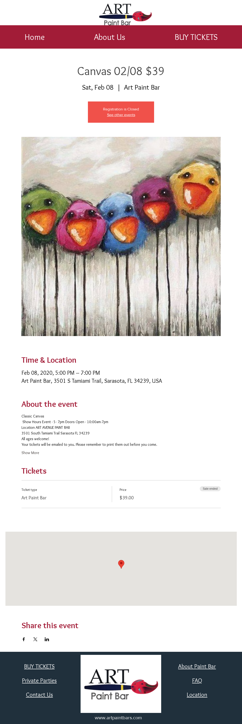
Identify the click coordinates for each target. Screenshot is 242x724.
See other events (121, 115)
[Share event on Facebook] (24, 639)
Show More (30, 452)
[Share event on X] (35, 639)
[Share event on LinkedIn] (47, 639)
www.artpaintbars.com (118, 717)
